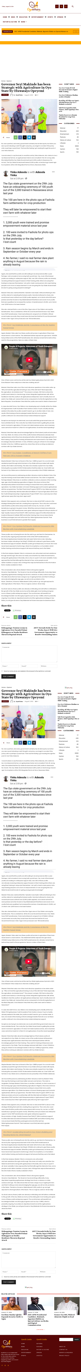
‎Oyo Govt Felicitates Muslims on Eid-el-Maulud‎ (68, 96)
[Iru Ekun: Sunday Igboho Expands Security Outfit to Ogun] (14, 1306)
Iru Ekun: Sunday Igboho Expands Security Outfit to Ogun (12, 1317)
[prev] (74, 31)
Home (3, 81)
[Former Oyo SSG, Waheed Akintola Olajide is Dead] (67, 1306)
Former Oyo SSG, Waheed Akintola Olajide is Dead (30, 31)
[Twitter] (61, 6)
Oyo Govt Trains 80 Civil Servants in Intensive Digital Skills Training (68, 89)
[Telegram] (29, 137)
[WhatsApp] (16, 137)
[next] (77, 31)
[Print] (34, 137)
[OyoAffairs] (12, 95)
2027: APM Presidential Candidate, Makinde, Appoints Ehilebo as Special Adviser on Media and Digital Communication (38, 1320)
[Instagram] (66, 6)
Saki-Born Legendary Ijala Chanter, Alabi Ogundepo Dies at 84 (69, 109)
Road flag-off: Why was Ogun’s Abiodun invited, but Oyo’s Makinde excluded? (69, 102)
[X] (25, 137)
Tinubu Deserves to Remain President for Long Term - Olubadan (68, 116)
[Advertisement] (40, 61)
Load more (40, 1329)
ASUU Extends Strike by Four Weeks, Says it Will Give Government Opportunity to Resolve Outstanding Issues (45, 631)
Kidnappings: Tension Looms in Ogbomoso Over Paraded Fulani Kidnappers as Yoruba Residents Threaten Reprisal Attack (14, 631)
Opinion (9, 81)
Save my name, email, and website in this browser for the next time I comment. (27, 671)
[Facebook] (57, 6)
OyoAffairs (19, 95)
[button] (72, 6)
